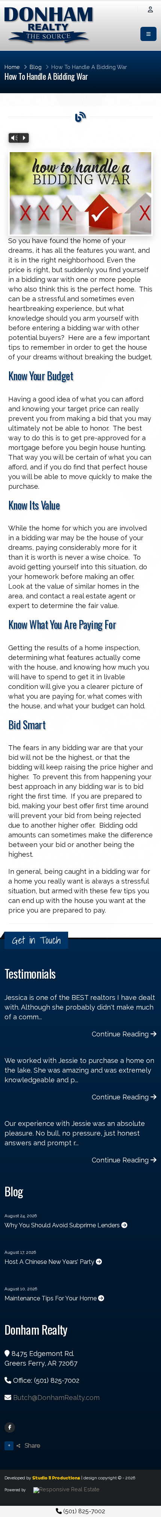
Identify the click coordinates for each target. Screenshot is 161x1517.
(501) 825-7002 (83, 1511)
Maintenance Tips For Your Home (51, 1298)
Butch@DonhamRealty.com (56, 1397)
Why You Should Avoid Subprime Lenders (62, 1225)
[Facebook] (9, 1427)
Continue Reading (121, 1034)
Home (12, 67)
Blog (36, 67)
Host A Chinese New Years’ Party (50, 1261)
